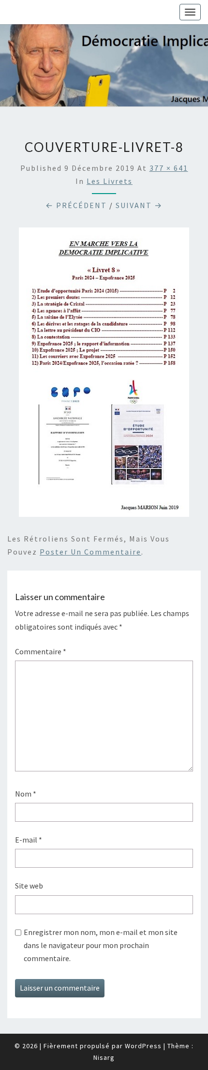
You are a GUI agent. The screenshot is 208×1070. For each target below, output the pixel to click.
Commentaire (40, 651)
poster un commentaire (90, 552)
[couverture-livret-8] (104, 375)
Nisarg (104, 1057)
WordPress (143, 1045)
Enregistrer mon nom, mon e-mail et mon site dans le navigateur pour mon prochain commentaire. (101, 945)
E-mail (28, 839)
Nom (25, 794)
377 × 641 (168, 168)
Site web (29, 885)
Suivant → (139, 205)
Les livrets (110, 181)
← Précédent (76, 205)
